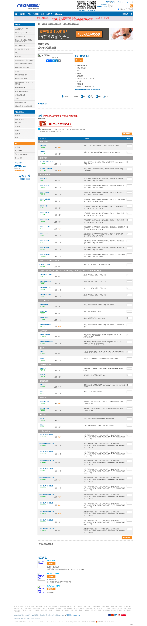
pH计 (95, 608)
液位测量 (52, 608)
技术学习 (49, 14)
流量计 (120, 606)
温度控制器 (44, 610)
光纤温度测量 (96, 606)
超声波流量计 (120, 610)
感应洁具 (16, 610)
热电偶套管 (112, 610)
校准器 (32, 606)
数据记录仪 (72, 606)
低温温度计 (55, 606)
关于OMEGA (58, 14)
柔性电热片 (114, 606)
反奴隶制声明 (43, 615)
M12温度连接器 (68, 608)
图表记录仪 (47, 606)
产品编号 (130, 9)
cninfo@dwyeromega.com (123, 2)
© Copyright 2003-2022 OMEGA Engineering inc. (27, 618)
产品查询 (36, 14)
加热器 (21, 608)
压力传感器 (107, 608)
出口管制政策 (35, 615)
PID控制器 (89, 608)
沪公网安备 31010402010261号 (106, 622)
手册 (18, 147)
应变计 (30, 610)
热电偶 (99, 610)
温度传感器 (74, 610)
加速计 (27, 606)
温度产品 (44, 24)
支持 (42, 14)
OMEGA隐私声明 (18, 615)
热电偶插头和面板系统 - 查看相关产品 (87, 89)
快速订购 (22, 14)
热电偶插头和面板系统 (54, 24)
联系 (112, 2)
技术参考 (20, 150)
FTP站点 (19, 158)
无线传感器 (18, 612)
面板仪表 (82, 608)
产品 (29, 14)
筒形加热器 (39, 606)
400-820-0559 (102, 6)
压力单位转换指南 (22, 154)
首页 (39, 24)
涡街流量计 (128, 610)
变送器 (80, 610)
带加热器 (36, 610)
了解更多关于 (19, 169)
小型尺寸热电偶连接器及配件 (71, 24)
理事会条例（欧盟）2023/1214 (56, 615)
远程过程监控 (127, 608)
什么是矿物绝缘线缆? (20, 166)
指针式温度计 (87, 606)
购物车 (108, 2)
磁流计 (76, 608)
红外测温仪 (45, 608)
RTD (121, 608)
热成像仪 (87, 610)
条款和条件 (27, 615)
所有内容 (123, 9)
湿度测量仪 (28, 608)
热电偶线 (105, 610)
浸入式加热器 (36, 608)
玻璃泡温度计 (127, 606)
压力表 (100, 608)
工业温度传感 (65, 610)
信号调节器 (24, 610)
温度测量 (58, 610)
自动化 (21, 606)
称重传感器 (59, 608)
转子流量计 (115, 608)
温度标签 (51, 610)
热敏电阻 (93, 610)
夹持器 (16, 608)
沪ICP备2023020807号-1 (88, 622)
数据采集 (80, 606)
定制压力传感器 (64, 606)
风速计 (16, 606)
